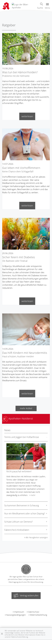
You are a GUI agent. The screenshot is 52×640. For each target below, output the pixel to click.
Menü (47, 8)
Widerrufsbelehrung (38, 615)
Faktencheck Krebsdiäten (16, 529)
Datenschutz (33, 611)
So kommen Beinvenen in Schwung (21, 505)
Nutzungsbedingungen (16, 615)
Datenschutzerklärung (19, 637)
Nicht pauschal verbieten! (18, 471)
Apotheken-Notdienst (20, 418)
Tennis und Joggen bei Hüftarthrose (21, 437)
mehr (33, 495)
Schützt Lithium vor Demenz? (18, 521)
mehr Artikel (26, 408)
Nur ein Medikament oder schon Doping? (24, 513)
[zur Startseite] (23, 5)
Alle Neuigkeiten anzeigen (37, 537)
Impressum (19, 611)
